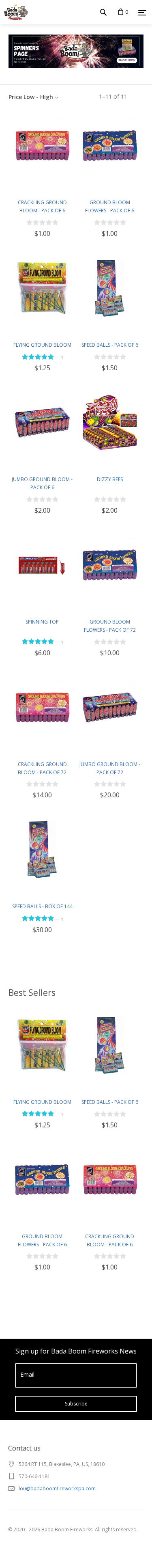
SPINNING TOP (42, 621)
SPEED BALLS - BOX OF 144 (42, 906)
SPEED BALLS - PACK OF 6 (109, 344)
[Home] (14, 12)
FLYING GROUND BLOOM (42, 344)
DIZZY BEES (110, 479)
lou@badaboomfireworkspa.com (57, 1488)
